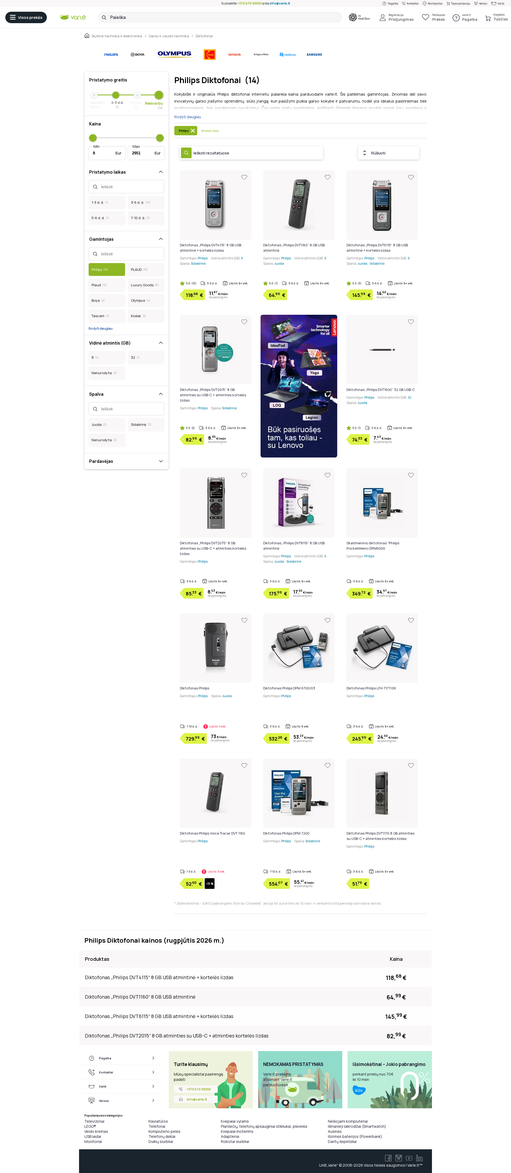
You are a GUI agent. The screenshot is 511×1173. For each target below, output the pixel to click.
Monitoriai (93, 1141)
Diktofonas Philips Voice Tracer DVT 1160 (212, 833)
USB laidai (92, 1136)
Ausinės (335, 1131)
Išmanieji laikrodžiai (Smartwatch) (357, 1126)
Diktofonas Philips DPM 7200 (286, 833)
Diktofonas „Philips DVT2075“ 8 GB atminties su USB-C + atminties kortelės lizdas (213, 548)
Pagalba (393, 3)
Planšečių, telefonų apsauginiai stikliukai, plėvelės (264, 1126)
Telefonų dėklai (162, 1136)
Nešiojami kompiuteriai (348, 1121)
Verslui (483, 3)
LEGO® (90, 1126)
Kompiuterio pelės (164, 1131)
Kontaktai (413, 3)
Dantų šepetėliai (342, 1141)
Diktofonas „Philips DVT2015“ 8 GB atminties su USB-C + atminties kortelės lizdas (213, 395)
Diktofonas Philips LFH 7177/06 (371, 688)
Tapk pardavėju (460, 3)
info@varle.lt (280, 3)
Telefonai (157, 1126)
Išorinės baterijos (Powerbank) (355, 1136)
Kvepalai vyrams (235, 1121)
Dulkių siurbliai (161, 1141)
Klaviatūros (158, 1121)
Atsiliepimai (435, 3)
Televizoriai (94, 1121)
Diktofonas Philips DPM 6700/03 (289, 688)
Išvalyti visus (210, 131)
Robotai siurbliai (235, 1141)
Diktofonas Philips (194, 688)
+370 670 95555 (249, 3)
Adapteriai (230, 1136)
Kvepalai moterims (237, 1131)
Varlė (501, 3)
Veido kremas (96, 1131)
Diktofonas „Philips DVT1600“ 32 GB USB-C (381, 389)
